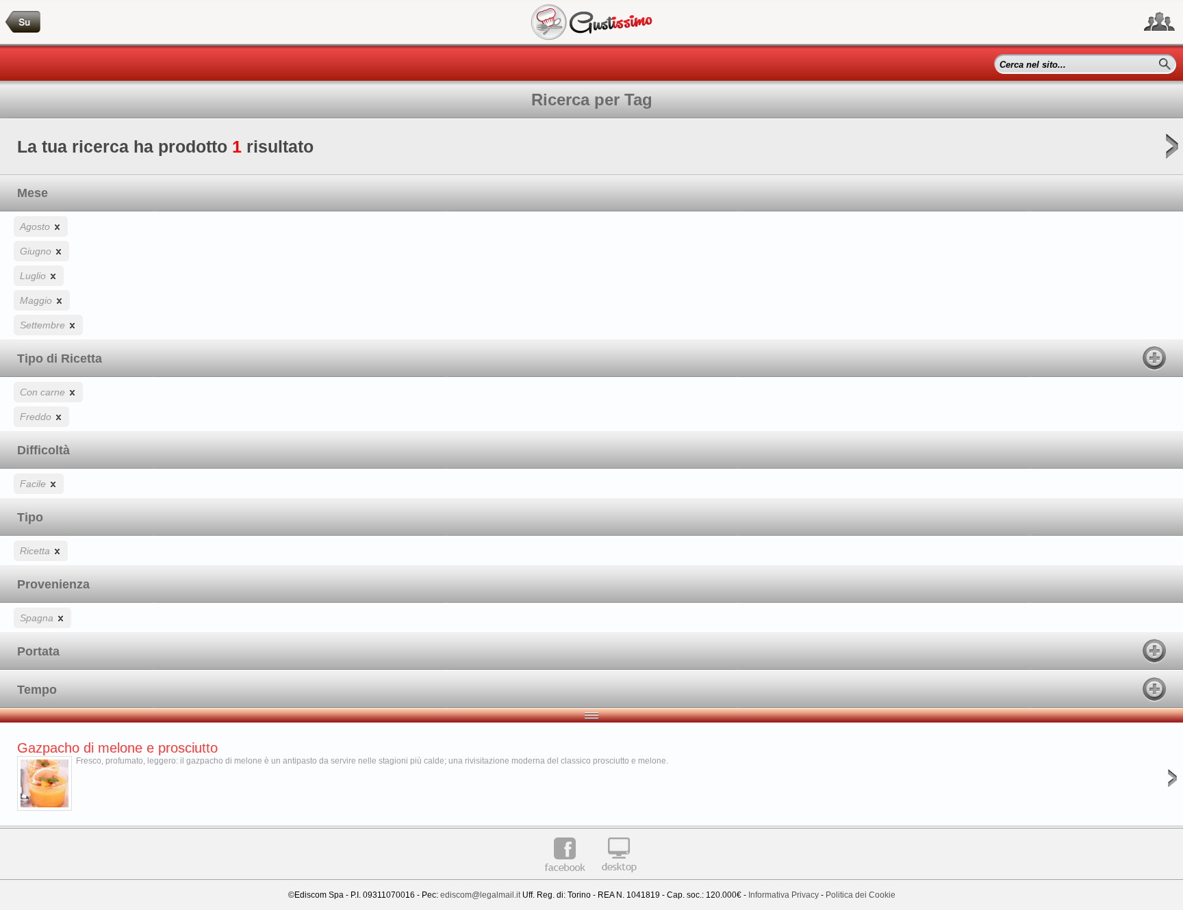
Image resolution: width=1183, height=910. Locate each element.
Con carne (44, 392)
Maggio (37, 300)
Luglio (34, 275)
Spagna (38, 617)
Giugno (37, 251)
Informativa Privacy (783, 895)
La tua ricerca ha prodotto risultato (165, 146)
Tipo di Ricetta (59, 358)
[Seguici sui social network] (1159, 22)
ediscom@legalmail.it (480, 895)
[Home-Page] (23, 22)
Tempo (37, 690)
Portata (38, 651)
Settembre (44, 325)
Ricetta (36, 550)
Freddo (37, 416)
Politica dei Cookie (860, 895)
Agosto (36, 226)
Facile (34, 483)
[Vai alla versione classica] (619, 877)
